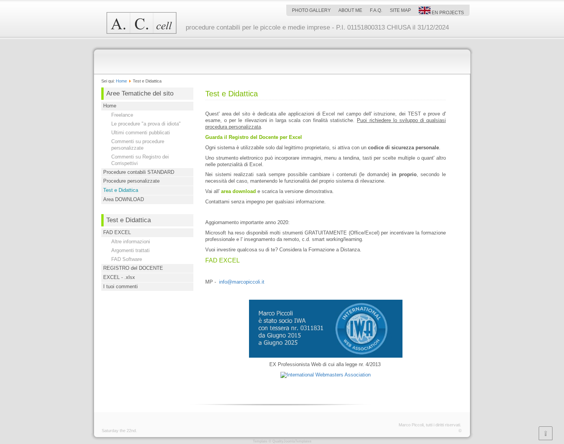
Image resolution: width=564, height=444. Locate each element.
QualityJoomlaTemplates (292, 441)
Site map (400, 10)
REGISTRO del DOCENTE (133, 268)
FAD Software (126, 259)
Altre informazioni (130, 241)
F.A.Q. (376, 10)
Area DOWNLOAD (123, 199)
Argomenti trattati (130, 250)
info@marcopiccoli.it (241, 282)
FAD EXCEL (117, 232)
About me (350, 10)
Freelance (122, 115)
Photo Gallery (311, 10)
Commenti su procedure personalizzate (137, 145)
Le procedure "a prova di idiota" (146, 124)
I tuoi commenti (120, 286)
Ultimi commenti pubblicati (140, 132)
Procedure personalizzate (131, 181)
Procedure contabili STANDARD (138, 172)
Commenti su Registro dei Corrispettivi (140, 160)
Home (121, 81)
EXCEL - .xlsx (119, 277)
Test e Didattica (120, 190)
